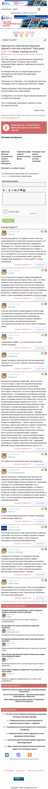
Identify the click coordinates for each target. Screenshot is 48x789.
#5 (18, 470)
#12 (18, 232)
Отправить (8, 221)
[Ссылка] (18, 190)
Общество (6, 52)
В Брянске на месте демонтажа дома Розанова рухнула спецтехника (24, 690)
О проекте (20, 771)
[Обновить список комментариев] (16, 227)
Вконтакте (7, 755)
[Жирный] (3, 190)
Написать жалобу (36, 771)
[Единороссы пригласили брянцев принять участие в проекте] (24, 55)
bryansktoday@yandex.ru (10, 118)
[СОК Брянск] (24, 3)
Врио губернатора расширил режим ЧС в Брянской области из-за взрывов (24, 700)
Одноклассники (30, 755)
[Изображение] (15, 190)
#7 (18, 374)
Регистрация (6, 9)
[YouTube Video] (24, 190)
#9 (18, 335)
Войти (15, 9)
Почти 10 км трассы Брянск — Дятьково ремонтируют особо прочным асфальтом (24, 695)
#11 (18, 270)
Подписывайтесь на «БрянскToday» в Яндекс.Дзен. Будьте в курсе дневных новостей (26, 127)
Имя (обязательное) (10, 181)
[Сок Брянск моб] (24, 22)
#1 (18, 580)
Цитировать (40, 265)
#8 (18, 353)
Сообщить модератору (22, 265)
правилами (6, 176)
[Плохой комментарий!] (46, 231)
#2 (18, 549)
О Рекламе (9, 771)
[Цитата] (21, 190)
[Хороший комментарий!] (42, 231)
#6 (18, 454)
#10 (18, 304)
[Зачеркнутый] (12, 190)
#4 (18, 509)
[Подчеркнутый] (9, 190)
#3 (18, 527)
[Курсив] (6, 190)
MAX (18, 755)
